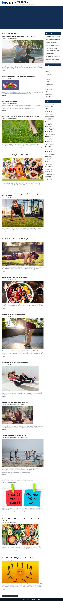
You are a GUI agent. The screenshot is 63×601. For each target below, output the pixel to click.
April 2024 (48, 124)
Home (4, 7)
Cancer (47, 71)
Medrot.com (21, 2)
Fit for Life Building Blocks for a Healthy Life (14, 435)
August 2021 (48, 176)
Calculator (33, 7)
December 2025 (49, 108)
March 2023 (48, 144)
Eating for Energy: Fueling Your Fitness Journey (14, 278)
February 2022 (49, 166)
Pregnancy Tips (49, 87)
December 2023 (49, 131)
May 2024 (48, 123)
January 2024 (49, 129)
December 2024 (49, 111)
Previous (4, 595)
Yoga (23, 404)
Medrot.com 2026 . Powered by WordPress (31, 599)
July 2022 (48, 158)
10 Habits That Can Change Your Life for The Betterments (17, 480)
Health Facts (19, 404)
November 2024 (49, 113)
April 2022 (48, 163)
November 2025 (49, 109)
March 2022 (48, 164)
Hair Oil (47, 81)
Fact (47, 76)
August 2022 (48, 156)
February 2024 (49, 128)
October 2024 (49, 114)
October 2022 (49, 153)
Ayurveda (48, 67)
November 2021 (49, 171)
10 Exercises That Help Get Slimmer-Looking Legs (15, 362)
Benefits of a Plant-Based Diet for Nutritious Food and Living (18, 76)
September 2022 (49, 154)
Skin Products (49, 92)
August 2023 (48, 136)
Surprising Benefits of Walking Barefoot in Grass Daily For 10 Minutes (20, 116)
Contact (26, 7)
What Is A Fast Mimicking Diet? (10, 101)
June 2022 (48, 159)
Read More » (4, 70)
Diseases (48, 72)
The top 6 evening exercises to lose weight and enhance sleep (18, 36)
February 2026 (49, 104)
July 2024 (48, 119)
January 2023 (49, 148)
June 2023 (48, 139)
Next (17, 595)
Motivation (48, 86)
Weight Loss (48, 96)
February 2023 (49, 146)
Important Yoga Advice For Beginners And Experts (15, 402)
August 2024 (48, 118)
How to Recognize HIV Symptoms (52, 50)
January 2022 (49, 168)
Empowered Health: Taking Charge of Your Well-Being (16, 155)
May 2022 (48, 161)
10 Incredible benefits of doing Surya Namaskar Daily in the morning (20, 558)
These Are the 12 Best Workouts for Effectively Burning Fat (17, 239)
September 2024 (49, 116)
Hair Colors (48, 79)
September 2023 (49, 134)
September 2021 (49, 174)
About (20, 7)
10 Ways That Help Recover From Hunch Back (13, 314)
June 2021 (48, 179)
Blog (9, 7)
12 (14, 595)
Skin (47, 91)
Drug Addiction (49, 74)
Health (14, 7)
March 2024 (48, 126)
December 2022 (49, 149)
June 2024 (48, 121)
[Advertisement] (31, 20)
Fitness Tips (14, 38)
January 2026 (49, 106)
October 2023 (49, 133)
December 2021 (49, 169)
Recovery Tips (25, 437)
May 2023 (48, 141)
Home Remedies (49, 84)
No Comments (5, 38)
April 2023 (48, 143)
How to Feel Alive (49, 57)
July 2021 (48, 177)
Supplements (49, 94)
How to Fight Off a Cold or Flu (52, 48)
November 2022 (49, 151)
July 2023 (48, 138)
